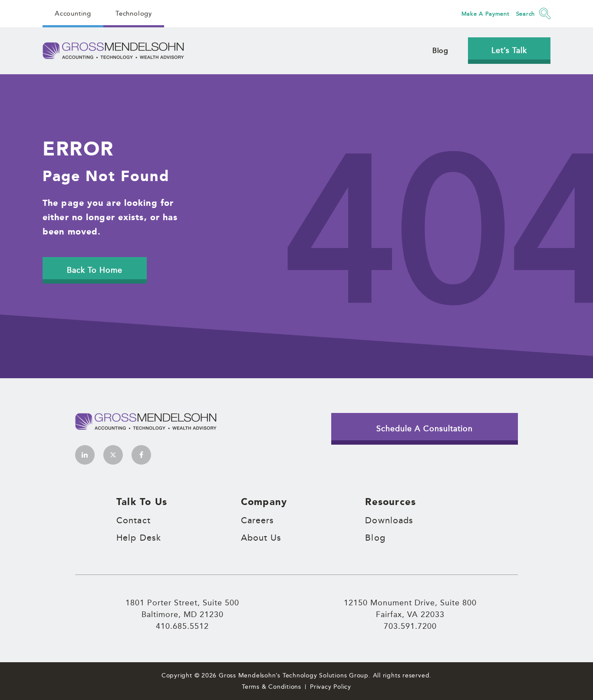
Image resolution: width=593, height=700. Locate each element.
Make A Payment (485, 13)
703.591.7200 (410, 626)
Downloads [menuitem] (389, 520)
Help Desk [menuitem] (138, 537)
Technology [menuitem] (133, 13)
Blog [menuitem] (440, 50)
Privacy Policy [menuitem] (330, 686)
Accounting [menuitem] (73, 13)
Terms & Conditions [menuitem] (271, 686)
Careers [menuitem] (257, 520)
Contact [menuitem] (133, 520)
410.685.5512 (182, 626)
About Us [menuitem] (261, 537)
